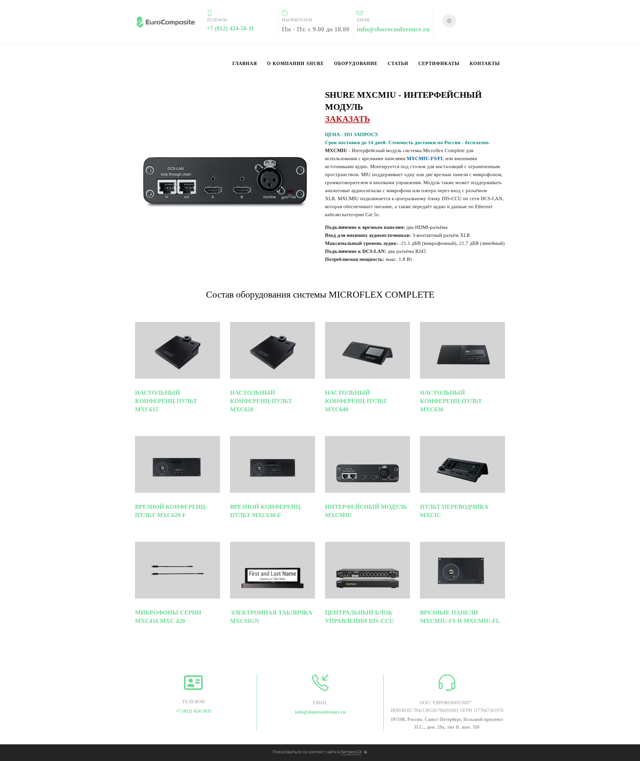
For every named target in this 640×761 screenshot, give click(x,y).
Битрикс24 (351, 752)
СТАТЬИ (398, 63)
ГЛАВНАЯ (244, 63)
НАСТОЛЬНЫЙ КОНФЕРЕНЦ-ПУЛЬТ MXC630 (451, 401)
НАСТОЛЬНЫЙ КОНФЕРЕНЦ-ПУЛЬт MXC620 (261, 401)
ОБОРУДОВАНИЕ (356, 63)
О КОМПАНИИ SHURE (295, 63)
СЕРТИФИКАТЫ (439, 63)
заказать (347, 119)
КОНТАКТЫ (485, 63)
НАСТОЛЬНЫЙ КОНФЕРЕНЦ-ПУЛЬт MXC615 (166, 401)
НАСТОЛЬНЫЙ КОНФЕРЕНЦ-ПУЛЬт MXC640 (356, 401)
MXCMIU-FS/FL (425, 158)
